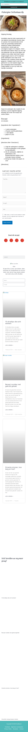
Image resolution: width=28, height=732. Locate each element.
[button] (6, 240)
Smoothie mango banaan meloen (10, 719)
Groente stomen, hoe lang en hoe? (13, 468)
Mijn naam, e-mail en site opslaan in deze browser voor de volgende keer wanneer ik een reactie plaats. (13, 216)
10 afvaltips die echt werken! (13, 322)
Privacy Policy (8, 729)
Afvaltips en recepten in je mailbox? (14, 1)
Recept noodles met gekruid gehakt (13, 385)
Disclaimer (15, 729)
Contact (22, 729)
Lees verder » (9, 345)
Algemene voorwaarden (17, 727)
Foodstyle (7, 727)
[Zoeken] (23, 257)
